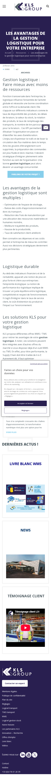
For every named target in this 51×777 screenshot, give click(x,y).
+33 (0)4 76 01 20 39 (11, 771)
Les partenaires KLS (11, 729)
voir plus (11, 432)
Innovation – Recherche (12, 733)
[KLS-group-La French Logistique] (28, 6)
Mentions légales (9, 691)
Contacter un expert (15, 683)
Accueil (8, 52)
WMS (4, 716)
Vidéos (5, 745)
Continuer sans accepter (39, 364)
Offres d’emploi (8, 737)
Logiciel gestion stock (11, 720)
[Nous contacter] (46, 127)
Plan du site (7, 699)
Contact (5, 763)
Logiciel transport (9, 708)
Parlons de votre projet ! (26, 174)
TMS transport (8, 712)
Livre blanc (6, 741)
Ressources (21, 52)
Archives (25, 72)
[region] (25, 388)
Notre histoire (8, 724)
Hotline (5, 767)
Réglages (26, 410)
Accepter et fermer (25, 403)
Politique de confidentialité (13, 695)
